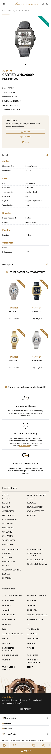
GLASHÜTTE (8, 619)
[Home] (25, 4)
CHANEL (6, 610)
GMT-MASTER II (8, 511)
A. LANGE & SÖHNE (12, 596)
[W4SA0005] (37, 340)
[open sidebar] (6, 4)
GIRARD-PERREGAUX (37, 615)
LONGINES (32, 634)
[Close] (49, 745)
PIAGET (30, 648)
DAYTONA (6, 507)
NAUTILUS (6, 574)
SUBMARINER (7, 536)
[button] (25, 750)
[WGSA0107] (14, 340)
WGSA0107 (14, 360)
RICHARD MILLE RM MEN (36, 560)
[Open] (6, 4)
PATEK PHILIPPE (10, 550)
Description (7, 264)
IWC (4, 629)
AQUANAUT (6, 553)
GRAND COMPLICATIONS (11, 570)
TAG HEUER (33, 655)
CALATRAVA (7, 557)
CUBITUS (5, 566)
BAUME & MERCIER (36, 596)
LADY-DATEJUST (8, 515)
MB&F (5, 638)
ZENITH (30, 667)
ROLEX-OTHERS (8, 544)
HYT (29, 624)
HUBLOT (6, 624)
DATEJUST (6, 499)
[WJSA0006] (14, 291)
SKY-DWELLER (7, 532)
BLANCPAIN (8, 601)
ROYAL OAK (31, 503)
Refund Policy (24, 446)
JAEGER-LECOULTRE (12, 634)
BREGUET (31, 601)
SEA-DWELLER (7, 524)
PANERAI (31, 643)
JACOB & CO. (33, 629)
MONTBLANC (33, 638)
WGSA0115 (37, 311)
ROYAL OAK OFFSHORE (35, 511)
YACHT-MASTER (8, 540)
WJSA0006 (14, 311)
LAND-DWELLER (8, 528)
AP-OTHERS (31, 515)
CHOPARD (32, 610)
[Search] (42, 3)
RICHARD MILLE (35, 550)
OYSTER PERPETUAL (10, 519)
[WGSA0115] (37, 291)
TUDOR (6, 660)
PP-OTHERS (7, 578)
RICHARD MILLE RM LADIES (37, 564)
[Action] (43, 745)
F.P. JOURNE (8, 615)
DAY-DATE (6, 503)
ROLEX (5, 495)
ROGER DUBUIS (10, 655)
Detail (5, 155)
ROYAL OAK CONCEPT (35, 507)
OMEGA (6, 643)
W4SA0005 (37, 360)
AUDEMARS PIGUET (37, 495)
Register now (25, 709)
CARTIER (11, 11)
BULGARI (7, 605)
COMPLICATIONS (8, 562)
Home (4, 11)
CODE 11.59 (31, 499)
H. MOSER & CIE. (35, 619)
